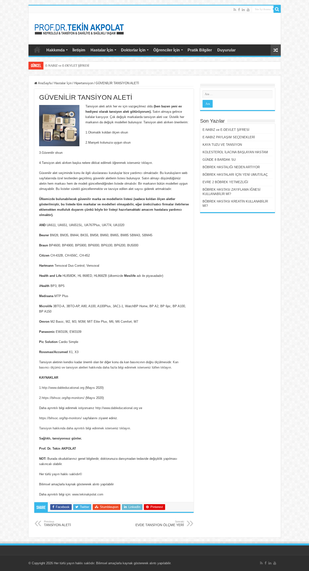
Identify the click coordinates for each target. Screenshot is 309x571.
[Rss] (235, 10)
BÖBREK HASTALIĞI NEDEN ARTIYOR (231, 167)
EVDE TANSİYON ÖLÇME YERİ (159, 523)
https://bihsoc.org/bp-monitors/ (63, 398)
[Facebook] (239, 10)
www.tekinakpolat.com (87, 494)
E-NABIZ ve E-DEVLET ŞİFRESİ (67, 65)
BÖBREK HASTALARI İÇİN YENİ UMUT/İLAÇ (235, 174)
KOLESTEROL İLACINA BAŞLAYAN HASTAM (235, 152)
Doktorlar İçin (133, 50)
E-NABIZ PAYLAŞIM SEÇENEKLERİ (229, 137)
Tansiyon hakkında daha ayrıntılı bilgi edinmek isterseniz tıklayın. (85, 428)
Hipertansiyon (83, 83)
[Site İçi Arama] (277, 9)
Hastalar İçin (102, 50)
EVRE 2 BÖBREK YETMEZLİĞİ (225, 182)
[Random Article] (276, 50)
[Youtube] (248, 10)
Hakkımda (55, 50)
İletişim (78, 50)
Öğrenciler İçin (166, 50)
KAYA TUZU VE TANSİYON (222, 144)
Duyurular (226, 50)
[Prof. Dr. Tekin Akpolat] (79, 28)
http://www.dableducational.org (63, 388)
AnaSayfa (37, 49)
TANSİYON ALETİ (57, 523)
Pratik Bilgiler (200, 50)
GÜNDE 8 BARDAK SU (219, 159)
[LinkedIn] (243, 10)
